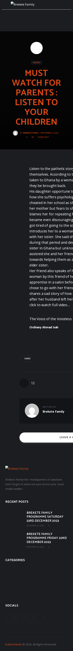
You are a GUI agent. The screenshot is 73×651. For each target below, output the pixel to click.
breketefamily (13, 644)
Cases (36, 62)
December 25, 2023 (35, 525)
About (8, 569)
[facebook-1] (9, 618)
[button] (42, 137)
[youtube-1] (29, 618)
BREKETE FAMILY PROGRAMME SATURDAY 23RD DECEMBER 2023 (45, 517)
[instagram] (39, 618)
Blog (8, 585)
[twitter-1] (19, 618)
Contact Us (11, 593)
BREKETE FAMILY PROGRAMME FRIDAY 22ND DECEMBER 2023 (47, 538)
